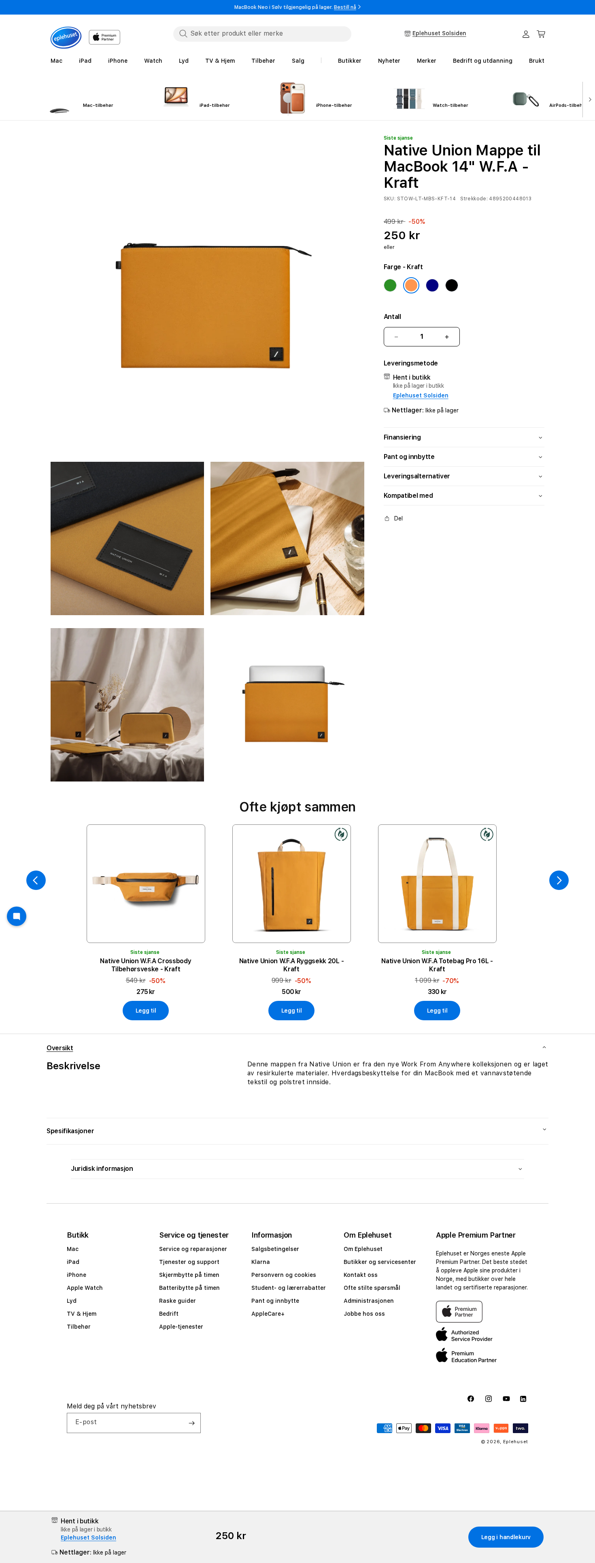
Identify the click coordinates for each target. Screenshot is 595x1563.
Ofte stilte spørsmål (372, 1288)
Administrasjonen (369, 1301)
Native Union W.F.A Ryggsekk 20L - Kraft (291, 965)
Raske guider (177, 1301)
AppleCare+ (268, 1313)
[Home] (66, 37)
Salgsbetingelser (275, 1249)
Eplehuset (515, 1441)
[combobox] (262, 33)
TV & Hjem (81, 1313)
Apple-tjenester (181, 1326)
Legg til (146, 1010)
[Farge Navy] (432, 285)
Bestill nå (345, 7)
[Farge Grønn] (390, 285)
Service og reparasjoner (193, 1249)
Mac (73, 1249)
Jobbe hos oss (364, 1313)
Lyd (71, 1301)
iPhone (76, 1275)
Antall (392, 317)
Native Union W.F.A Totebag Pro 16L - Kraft (437, 965)
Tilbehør (79, 1326)
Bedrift (168, 1313)
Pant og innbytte (275, 1301)
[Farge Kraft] (411, 285)
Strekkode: (474, 199)
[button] (541, 34)
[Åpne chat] (16, 916)
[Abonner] (191, 1423)
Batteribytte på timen (189, 1288)
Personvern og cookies (283, 1275)
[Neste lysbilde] (588, 99)
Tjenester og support (189, 1262)
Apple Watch (85, 1288)
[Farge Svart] (451, 285)
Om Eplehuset (363, 1249)
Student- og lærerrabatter (288, 1288)
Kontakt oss (361, 1275)
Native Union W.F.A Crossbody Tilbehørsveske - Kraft (145, 965)
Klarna (260, 1262)
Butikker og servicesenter (380, 1262)
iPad (73, 1262)
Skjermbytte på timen (189, 1275)
